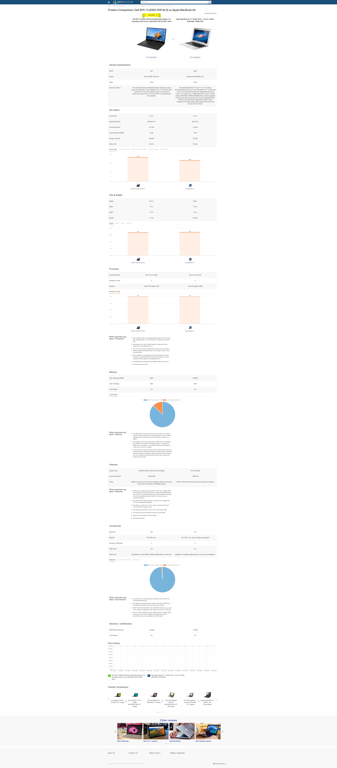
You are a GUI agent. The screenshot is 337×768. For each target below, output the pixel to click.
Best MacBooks (175, 741)
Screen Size (113, 149)
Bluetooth (112, 560)
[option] (126, 700)
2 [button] (160, 712)
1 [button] (157, 712)
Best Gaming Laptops (203, 741)
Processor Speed (124, 149)
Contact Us (133, 753)
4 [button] (165, 712)
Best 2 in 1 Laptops (150, 741)
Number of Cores (114, 291)
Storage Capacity (153, 149)
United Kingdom (220, 763)
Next (216, 699)
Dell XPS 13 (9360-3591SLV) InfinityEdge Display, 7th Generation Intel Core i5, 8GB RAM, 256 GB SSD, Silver (128, 677)
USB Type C (137, 560)
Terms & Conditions (177, 753)
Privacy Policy (154, 753)
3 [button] (162, 712)
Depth (123, 223)
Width (117, 223)
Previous (108, 699)
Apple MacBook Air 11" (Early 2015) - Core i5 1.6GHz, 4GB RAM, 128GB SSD (168, 676)
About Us (111, 753)
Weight (129, 223)
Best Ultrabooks (123, 741)
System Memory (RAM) (138, 149)
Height (111, 223)
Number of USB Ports (124, 560)
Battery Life (164, 149)
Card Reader (113, 394)
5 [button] (168, 712)
